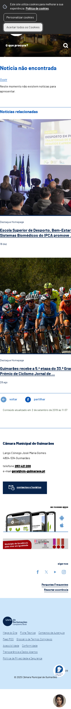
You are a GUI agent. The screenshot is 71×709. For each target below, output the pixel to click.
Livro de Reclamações (15, 621)
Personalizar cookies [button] (20, 17)
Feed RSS (8, 639)
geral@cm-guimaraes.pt (28, 471)
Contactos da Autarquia (51, 633)
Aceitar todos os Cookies (23, 27)
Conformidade (29, 645)
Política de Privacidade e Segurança (22, 658)
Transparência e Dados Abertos (20, 652)
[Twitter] (46, 571)
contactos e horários (29, 487)
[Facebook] (37, 571)
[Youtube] (55, 571)
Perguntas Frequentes (55, 584)
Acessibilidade (11, 645)
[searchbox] (35, 45)
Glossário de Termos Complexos (34, 639)
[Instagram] (63, 571)
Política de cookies (37, 8)
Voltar (13, 399)
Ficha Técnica (28, 633)
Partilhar (39, 399)
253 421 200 (23, 466)
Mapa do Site (10, 633)
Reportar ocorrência (56, 590)
